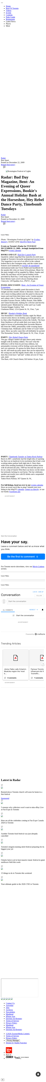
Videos (8, 11)
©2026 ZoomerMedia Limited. (18, 1034)
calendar (21, 489)
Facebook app (14, 492)
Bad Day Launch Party (27, 255)
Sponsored (5, 798)
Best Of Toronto (12, 8)
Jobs (7, 1008)
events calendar (15, 250)
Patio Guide (10, 17)
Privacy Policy (11, 1023)
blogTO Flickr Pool (27, 242)
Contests (9, 15)
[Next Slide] (43, 663)
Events (8, 13)
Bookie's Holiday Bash (18, 313)
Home (8, 6)
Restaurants (10, 19)
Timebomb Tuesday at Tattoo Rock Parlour (25, 457)
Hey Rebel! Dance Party (18, 337)
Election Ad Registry (14, 1019)
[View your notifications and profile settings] (42, 609)
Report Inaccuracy (8, 165)
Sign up (40, 592)
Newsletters (10, 1012)
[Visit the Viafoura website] (40, 634)
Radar (3, 158)
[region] (23, 613)
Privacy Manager (13, 1040)
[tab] (8, 610)
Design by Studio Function (16, 1043)
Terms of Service (12, 1021)
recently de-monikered (30, 266)
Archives (9, 1010)
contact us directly (32, 489)
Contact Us (10, 1003)
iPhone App (10, 1016)
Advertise (9, 1005)
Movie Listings (38, 566)
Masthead (9, 1014)
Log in (35, 592)
